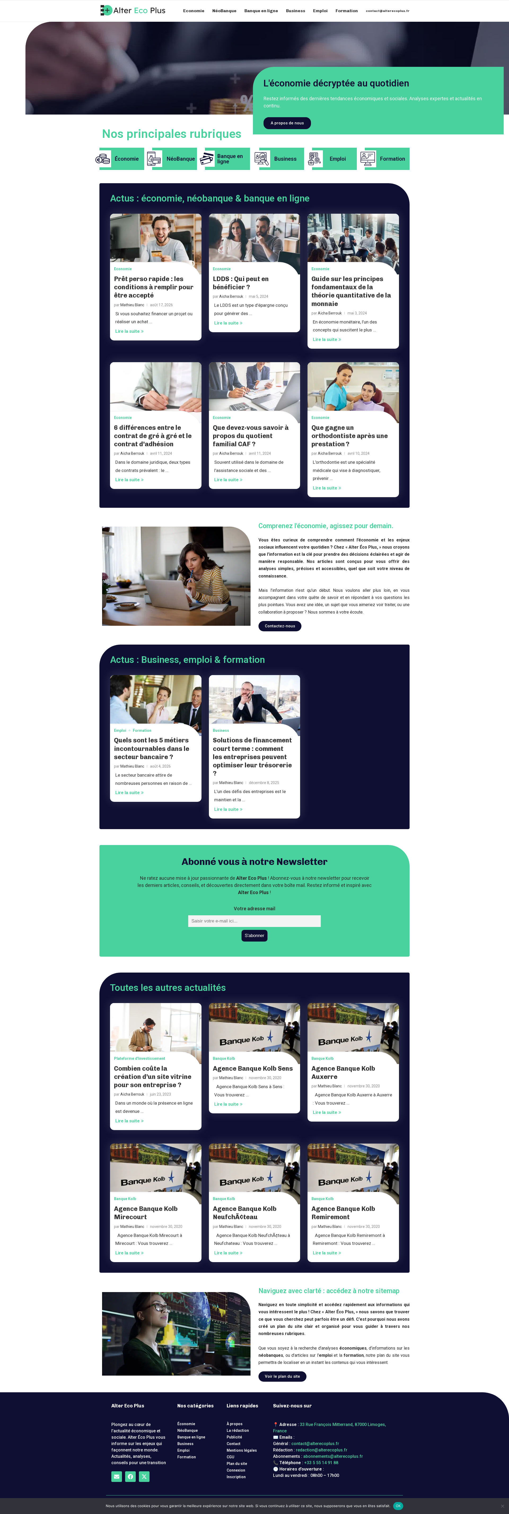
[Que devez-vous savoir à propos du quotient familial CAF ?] (254, 392)
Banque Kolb (224, 1058)
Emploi (320, 10)
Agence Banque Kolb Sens (253, 1068)
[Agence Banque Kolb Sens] (254, 1033)
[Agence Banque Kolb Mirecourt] (155, 1174)
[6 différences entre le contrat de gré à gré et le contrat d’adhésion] (155, 392)
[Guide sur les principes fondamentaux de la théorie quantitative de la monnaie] (353, 244)
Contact (233, 1444)
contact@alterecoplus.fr (388, 11)
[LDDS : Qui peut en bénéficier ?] (254, 244)
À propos (235, 1424)
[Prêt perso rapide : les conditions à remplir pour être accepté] (155, 244)
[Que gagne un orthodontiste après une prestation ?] (353, 392)
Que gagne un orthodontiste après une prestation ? (349, 436)
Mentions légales (242, 1450)
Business (295, 10)
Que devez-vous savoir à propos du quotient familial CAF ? (251, 436)
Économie (186, 1424)
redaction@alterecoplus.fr (321, 1449)
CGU (230, 1457)
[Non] (502, 1506)
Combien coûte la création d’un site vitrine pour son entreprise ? (152, 1077)
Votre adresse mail (254, 908)
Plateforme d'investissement (139, 1058)
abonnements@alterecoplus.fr (333, 1456)
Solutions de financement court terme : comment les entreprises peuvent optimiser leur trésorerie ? (252, 756)
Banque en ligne (261, 10)
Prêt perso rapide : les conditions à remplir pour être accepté (154, 287)
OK (398, 1506)
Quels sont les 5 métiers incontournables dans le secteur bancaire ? (151, 748)
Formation (347, 10)
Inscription (236, 1477)
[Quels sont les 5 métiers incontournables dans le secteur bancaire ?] (155, 705)
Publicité (234, 1437)
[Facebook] (130, 1476)
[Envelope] (116, 1476)
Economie (193, 10)
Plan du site (237, 1463)
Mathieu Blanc (132, 305)
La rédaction (238, 1430)
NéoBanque (224, 10)
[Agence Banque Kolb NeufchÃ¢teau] (254, 1174)
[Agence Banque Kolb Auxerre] (353, 1033)
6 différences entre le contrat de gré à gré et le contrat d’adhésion (153, 436)
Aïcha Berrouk (231, 296)
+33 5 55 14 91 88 (321, 1462)
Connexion (236, 1470)
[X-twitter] (144, 1476)
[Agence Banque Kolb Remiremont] (353, 1174)
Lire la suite (127, 331)
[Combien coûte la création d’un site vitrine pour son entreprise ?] (155, 1033)
